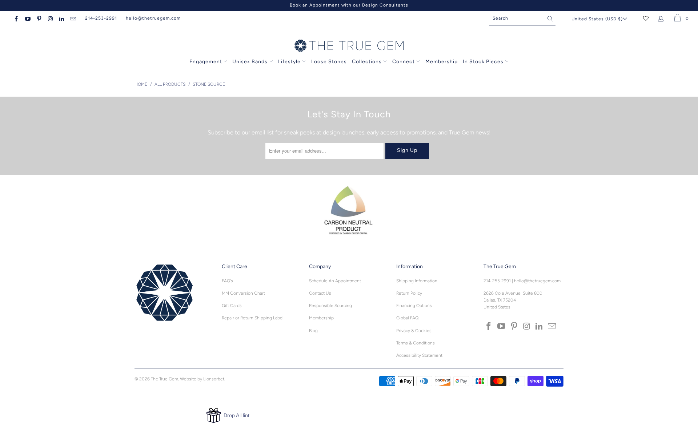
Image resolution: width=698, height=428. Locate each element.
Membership (441, 61)
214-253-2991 (101, 18)
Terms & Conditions (415, 343)
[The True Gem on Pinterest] (39, 18)
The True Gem (164, 378)
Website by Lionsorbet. (202, 378)
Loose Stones (329, 61)
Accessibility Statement (419, 355)
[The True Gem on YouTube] (27, 18)
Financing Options (414, 305)
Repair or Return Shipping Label (253, 317)
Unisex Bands (250, 61)
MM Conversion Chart (243, 293)
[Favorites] (646, 18)
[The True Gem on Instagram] (50, 18)
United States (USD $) (597, 18)
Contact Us (320, 293)
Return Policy (409, 293)
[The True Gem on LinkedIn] (61, 18)
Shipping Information (416, 280)
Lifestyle (289, 61)
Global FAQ (407, 317)
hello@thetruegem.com (153, 18)
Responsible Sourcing (330, 305)
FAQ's (227, 280)
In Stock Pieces (484, 61)
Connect (403, 61)
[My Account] (662, 18)
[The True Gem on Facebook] (16, 18)
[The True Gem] (349, 46)
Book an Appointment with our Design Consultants (349, 5)
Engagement (205, 61)
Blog (313, 330)
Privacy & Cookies (414, 330)
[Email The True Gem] (72, 18)
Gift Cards (232, 305)
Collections (367, 61)
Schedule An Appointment (335, 280)
